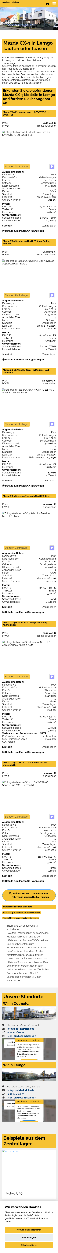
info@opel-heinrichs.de (20, 1028)
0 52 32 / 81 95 (15, 1032)
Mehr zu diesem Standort (21, 1036)
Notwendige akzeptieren (29, 1230)
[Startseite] (10, 2)
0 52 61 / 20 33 (15, 1094)
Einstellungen (29, 1237)
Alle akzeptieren (29, 1245)
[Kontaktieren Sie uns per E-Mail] (47, 4)
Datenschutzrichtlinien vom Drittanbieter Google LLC (28, 1053)
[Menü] (54, 4)
